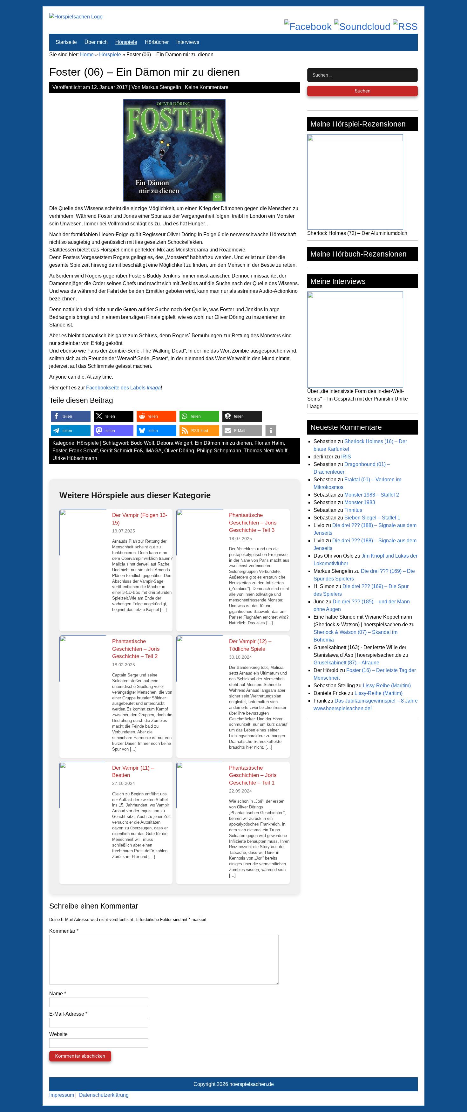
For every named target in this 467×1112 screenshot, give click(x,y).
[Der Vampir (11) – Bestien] (83, 785)
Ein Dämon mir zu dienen (223, 443)
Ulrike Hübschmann (74, 458)
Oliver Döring (179, 450)
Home (87, 54)
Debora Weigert (174, 443)
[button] (71, 416)
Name (57, 993)
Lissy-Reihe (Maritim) (387, 685)
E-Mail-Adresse (68, 1014)
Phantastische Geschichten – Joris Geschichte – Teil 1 (253, 775)
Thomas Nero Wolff (265, 450)
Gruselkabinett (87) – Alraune (346, 662)
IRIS (346, 456)
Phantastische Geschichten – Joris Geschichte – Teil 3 (253, 522)
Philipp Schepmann (219, 450)
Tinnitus (353, 510)
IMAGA (154, 450)
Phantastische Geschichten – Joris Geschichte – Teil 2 (136, 648)
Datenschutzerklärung (104, 1095)
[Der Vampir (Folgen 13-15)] (83, 533)
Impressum (61, 1095)
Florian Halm (269, 443)
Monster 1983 (359, 502)
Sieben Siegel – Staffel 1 (372, 517)
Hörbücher (157, 42)
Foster (59, 450)
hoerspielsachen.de (251, 1084)
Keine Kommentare (206, 87)
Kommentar (63, 931)
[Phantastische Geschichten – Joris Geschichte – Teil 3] (200, 533)
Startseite (66, 42)
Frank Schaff (83, 450)
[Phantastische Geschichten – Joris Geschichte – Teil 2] (83, 659)
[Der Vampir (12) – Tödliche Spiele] (200, 659)
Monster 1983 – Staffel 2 (371, 495)
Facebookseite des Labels (123, 387)
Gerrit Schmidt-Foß (121, 450)
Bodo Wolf (142, 443)
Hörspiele (126, 42)
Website (58, 1034)
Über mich (96, 42)
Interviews (187, 42)
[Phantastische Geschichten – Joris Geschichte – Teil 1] (200, 785)
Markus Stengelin (161, 87)
